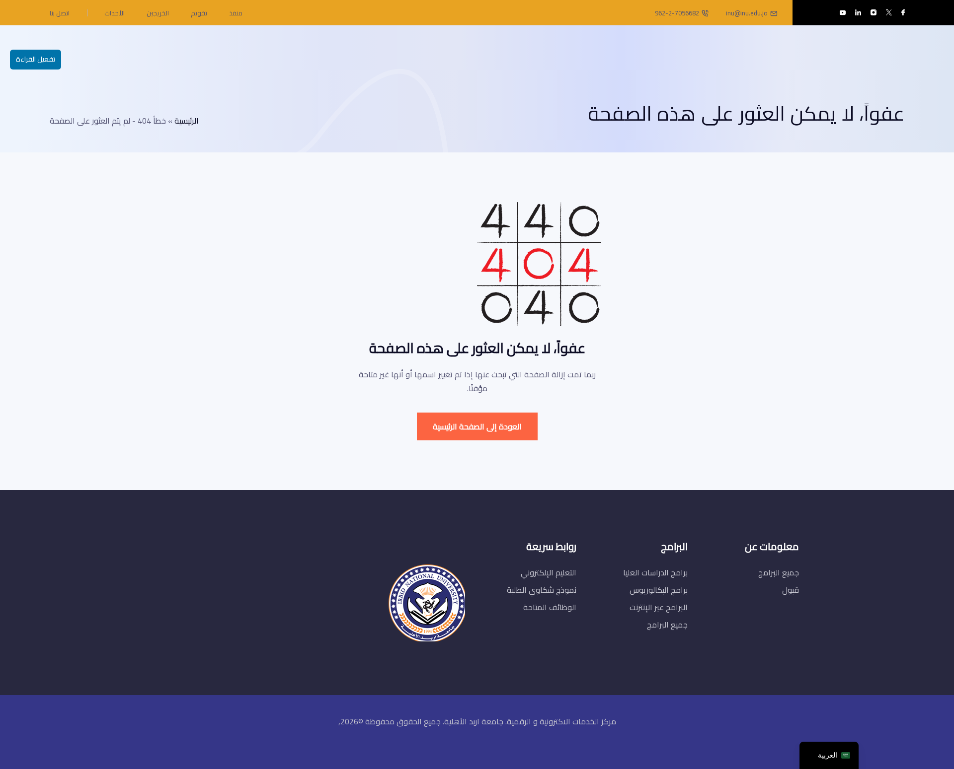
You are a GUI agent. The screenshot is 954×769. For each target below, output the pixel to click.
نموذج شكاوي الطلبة (541, 589)
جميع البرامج (778, 572)
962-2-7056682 (677, 13)
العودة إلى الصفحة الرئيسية (477, 426)
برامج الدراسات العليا (655, 572)
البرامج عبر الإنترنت (659, 607)
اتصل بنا (60, 13)
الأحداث (114, 13)
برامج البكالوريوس (659, 589)
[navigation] (829, 755)
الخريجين (158, 13)
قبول (790, 589)
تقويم (199, 13)
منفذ (235, 13)
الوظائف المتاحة (549, 607)
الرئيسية (186, 120)
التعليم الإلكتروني (548, 572)
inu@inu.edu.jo (747, 13)
